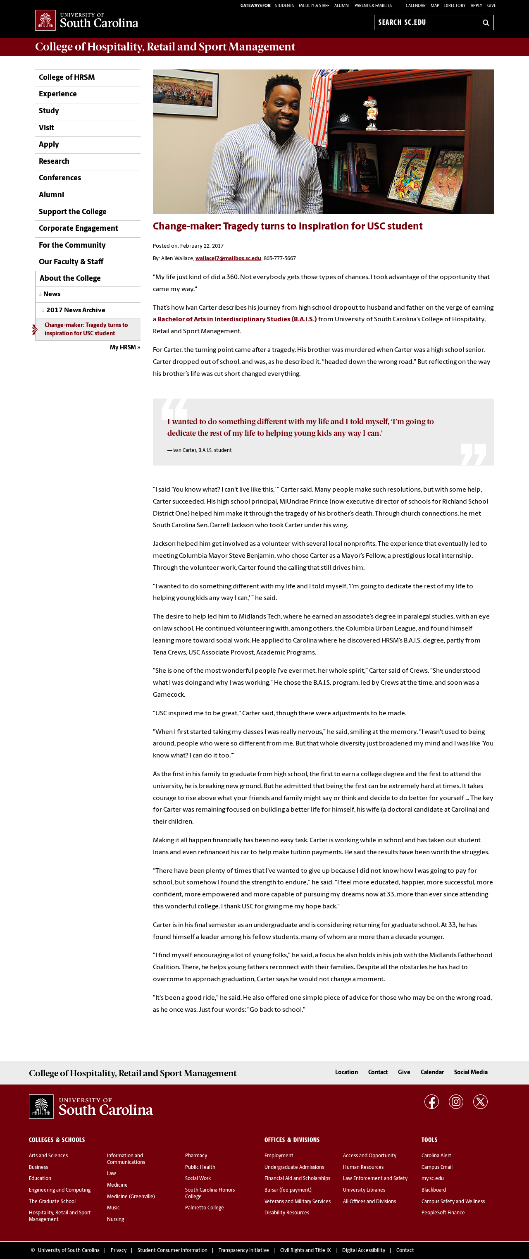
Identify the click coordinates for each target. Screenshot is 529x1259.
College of (165, 47)
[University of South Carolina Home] (86, 21)
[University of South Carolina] (91, 1107)
